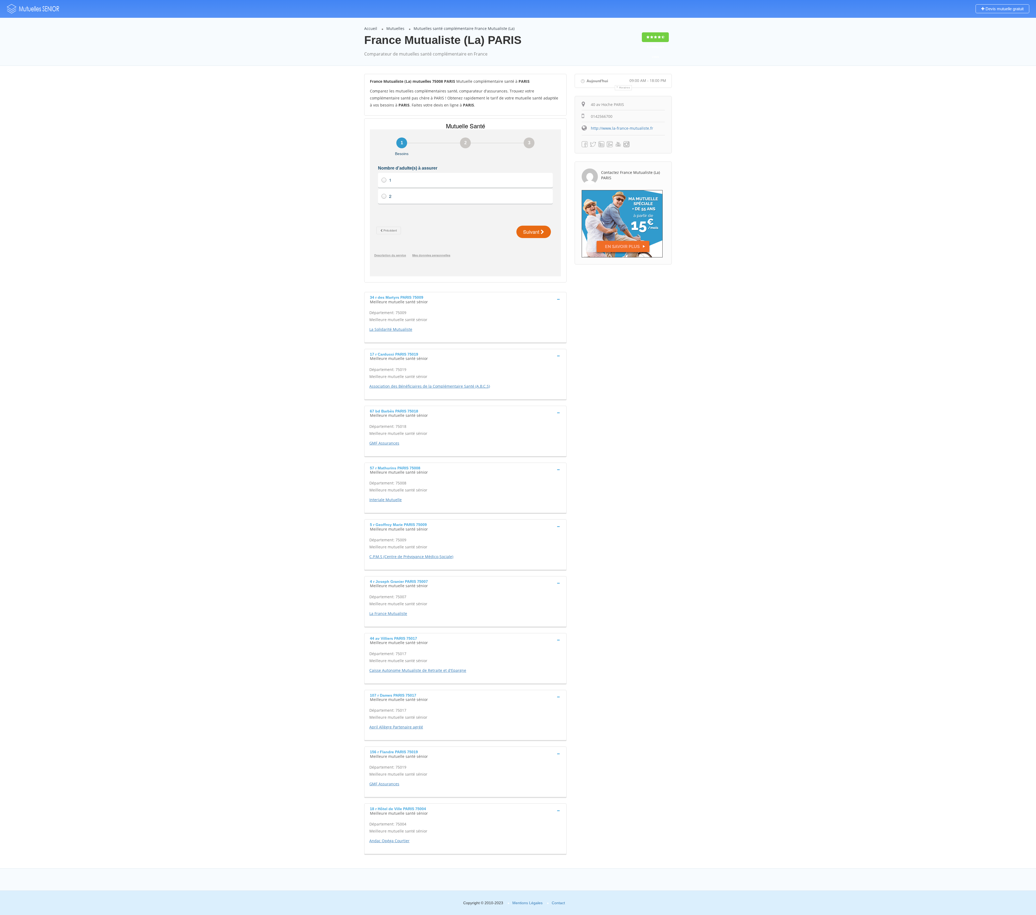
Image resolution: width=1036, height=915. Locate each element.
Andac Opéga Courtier (389, 840)
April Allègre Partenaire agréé (396, 727)
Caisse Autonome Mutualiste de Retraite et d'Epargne (417, 670)
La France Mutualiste (388, 613)
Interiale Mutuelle (385, 499)
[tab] (465, 299)
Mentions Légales (527, 903)
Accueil (370, 28)
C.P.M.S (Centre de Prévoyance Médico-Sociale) (411, 556)
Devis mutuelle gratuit (1004, 8)
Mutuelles (395, 28)
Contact (558, 903)
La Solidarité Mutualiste (390, 329)
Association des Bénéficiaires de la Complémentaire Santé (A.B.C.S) (429, 386)
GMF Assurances (384, 443)
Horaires (624, 87)
